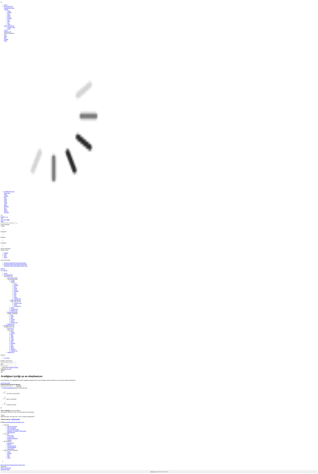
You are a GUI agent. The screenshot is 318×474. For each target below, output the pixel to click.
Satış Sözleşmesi (11, 446)
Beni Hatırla (6, 367)
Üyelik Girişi (10, 437)
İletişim (9, 444)
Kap (8, 23)
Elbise (9, 11)
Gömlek (9, 12)
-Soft (151, 471)
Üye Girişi (6, 358)
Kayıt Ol (9, 369)
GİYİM (6, 9)
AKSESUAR (7, 32)
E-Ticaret (155, 471)
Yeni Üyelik (10, 435)
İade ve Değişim (11, 428)
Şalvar (5, 209)
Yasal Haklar (10, 449)
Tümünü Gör (17, 298)
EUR (5, 220)
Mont (5, 205)
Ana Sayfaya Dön (5, 383)
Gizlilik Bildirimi (11, 447)
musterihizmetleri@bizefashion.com (14, 422)
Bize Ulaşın (4, 465)
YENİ (5, 5)
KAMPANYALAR (9, 191)
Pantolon (9, 18)
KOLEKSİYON (8, 6)
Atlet (8, 21)
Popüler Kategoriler (12, 312)
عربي (6, 217)
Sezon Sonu (7, 193)
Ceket (8, 24)
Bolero (9, 17)
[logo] (159, 2)
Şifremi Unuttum (13, 367)
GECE (6, 30)
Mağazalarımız (11, 432)
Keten (8, 29)
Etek (8, 20)
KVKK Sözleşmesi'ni (8, 388)
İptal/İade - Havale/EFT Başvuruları (16, 431)
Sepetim (9, 440)
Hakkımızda (10, 443)
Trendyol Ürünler (5, 469)
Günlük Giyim (11, 27)
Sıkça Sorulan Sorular (13, 429)
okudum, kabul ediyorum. (15, 388)
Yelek (5, 199)
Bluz (8, 14)
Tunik (8, 15)
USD (2, 220)
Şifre (2, 364)
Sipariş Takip (21, 465)
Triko (5, 200)
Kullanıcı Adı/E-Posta (6, 361)
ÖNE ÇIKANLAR (9, 26)
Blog (8, 465)
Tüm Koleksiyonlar (9, 8)
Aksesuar (6, 212)
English (3, 217)
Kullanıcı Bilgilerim (12, 438)
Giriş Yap (3, 369)
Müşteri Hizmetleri (12, 426)
